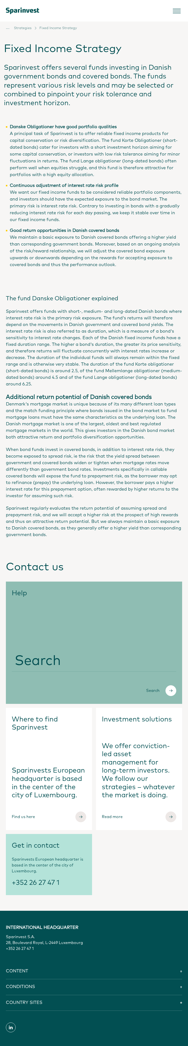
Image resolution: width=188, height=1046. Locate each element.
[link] (26, 11)
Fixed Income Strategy (58, 28)
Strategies (23, 28)
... (8, 28)
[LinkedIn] (11, 1027)
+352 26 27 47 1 (35, 882)
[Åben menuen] (176, 11)
